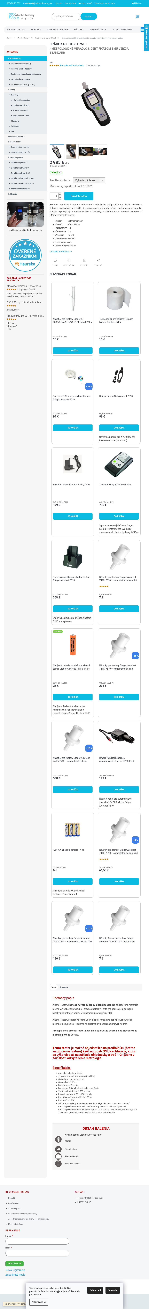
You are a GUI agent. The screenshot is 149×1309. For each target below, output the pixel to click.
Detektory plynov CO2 (20, 173)
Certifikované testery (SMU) (23, 84)
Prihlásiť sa (14, 1264)
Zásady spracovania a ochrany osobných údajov (28, 1219)
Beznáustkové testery (20, 79)
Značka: (93, 65)
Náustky (14, 95)
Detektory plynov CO (20, 168)
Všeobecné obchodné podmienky (108, 3)
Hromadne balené (20, 110)
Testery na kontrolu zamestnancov (26, 74)
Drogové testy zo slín (20, 147)
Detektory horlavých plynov (22, 178)
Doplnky (11, 90)
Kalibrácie (12, 194)
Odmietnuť (95, 1290)
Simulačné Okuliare (16, 137)
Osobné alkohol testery (21, 64)
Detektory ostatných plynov (22, 183)
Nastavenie (39, 1302)
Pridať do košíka (79, 196)
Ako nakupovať (85, 3)
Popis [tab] (53, 987)
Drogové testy (14, 142)
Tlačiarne (15, 121)
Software (15, 126)
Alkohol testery (14, 58)
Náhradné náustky (21, 105)
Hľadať (89, 17)
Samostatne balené (21, 116)
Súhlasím (113, 1290)
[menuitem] (16, 29)
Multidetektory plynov (20, 189)
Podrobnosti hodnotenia (72, 65)
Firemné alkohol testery (21, 69)
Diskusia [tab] (64, 987)
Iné (12, 131)
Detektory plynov (15, 157)
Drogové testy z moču (20, 152)
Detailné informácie (59, 251)
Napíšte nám (70, 3)
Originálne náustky (22, 100)
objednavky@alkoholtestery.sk (90, 1198)
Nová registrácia (15, 1270)
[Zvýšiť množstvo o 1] (59, 194)
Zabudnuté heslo (15, 1274)
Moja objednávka (15, 1224)
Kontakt (59, 3)
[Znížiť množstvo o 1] (59, 197)
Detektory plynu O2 (19, 163)
